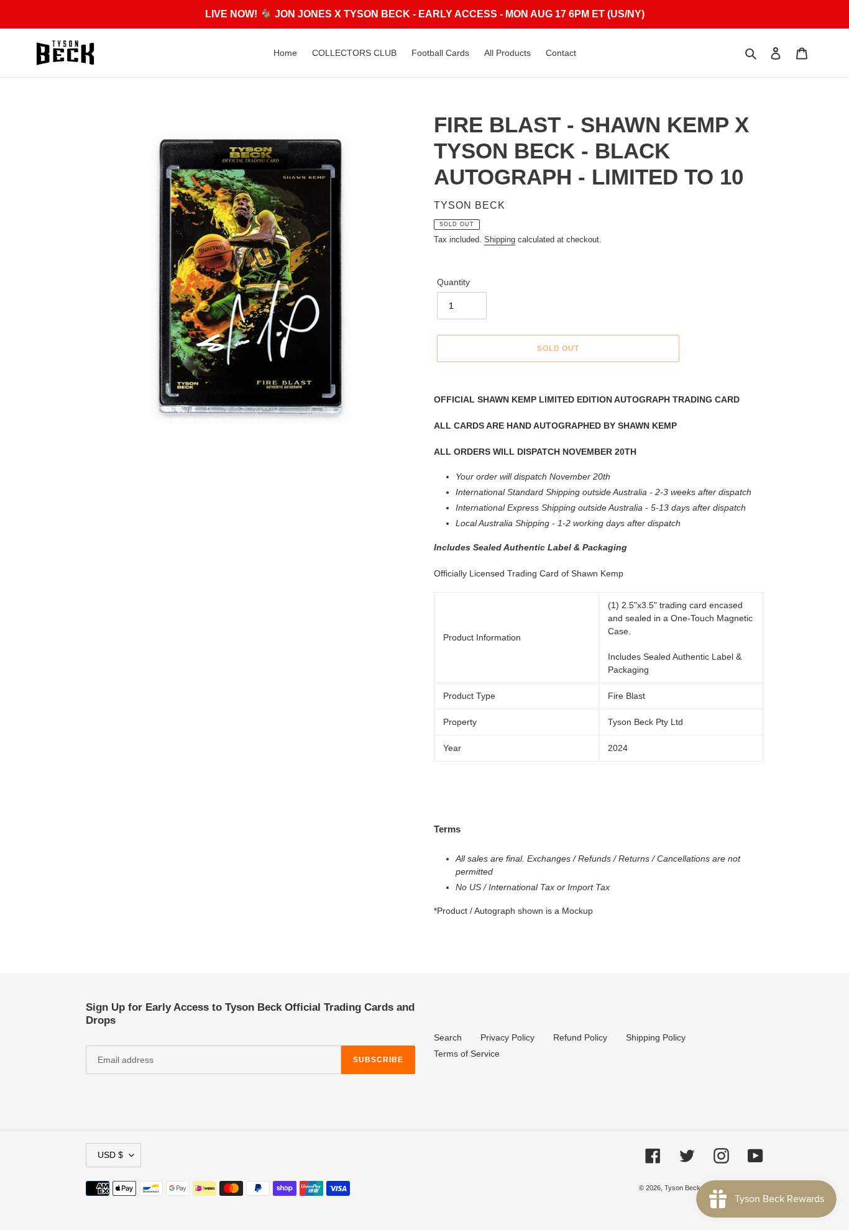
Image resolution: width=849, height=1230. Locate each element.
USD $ (110, 1155)
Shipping (499, 239)
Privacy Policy (507, 1037)
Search (448, 1037)
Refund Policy (580, 1037)
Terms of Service (467, 1054)
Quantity (453, 282)
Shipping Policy (656, 1037)
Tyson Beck (682, 1187)
